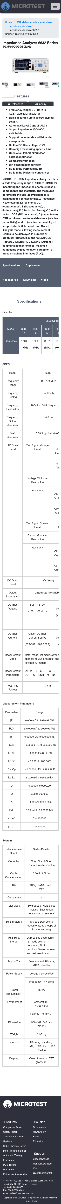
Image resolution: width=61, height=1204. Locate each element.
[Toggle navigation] (55, 6)
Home (8, 22)
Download (29, 280)
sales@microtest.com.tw (21, 1193)
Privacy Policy (31, 1200)
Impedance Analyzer (21, 26)
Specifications (11, 265)
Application (33, 265)
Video (44, 280)
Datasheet (16, 104)
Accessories (10, 280)
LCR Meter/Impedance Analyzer (34, 22)
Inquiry (42, 104)
